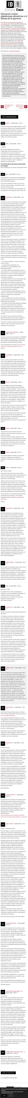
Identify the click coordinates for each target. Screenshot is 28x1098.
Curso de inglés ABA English (8, 715)
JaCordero (9, 355)
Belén (7, 382)
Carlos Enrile (10, 562)
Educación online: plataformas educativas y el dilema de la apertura (14, 16)
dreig (7, 467)
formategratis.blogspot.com (14, 1052)
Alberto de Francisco (12, 332)
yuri (7, 586)
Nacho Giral (9, 707)
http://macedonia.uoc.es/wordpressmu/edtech (12, 815)
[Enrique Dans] (14, 4)
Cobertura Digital (11, 923)
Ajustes (10, 1095)
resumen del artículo (15, 51)
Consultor (9, 197)
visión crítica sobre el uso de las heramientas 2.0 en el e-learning (13, 346)
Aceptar (4, 1095)
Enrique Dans (10, 668)
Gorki (7, 428)
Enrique (14, 9)
